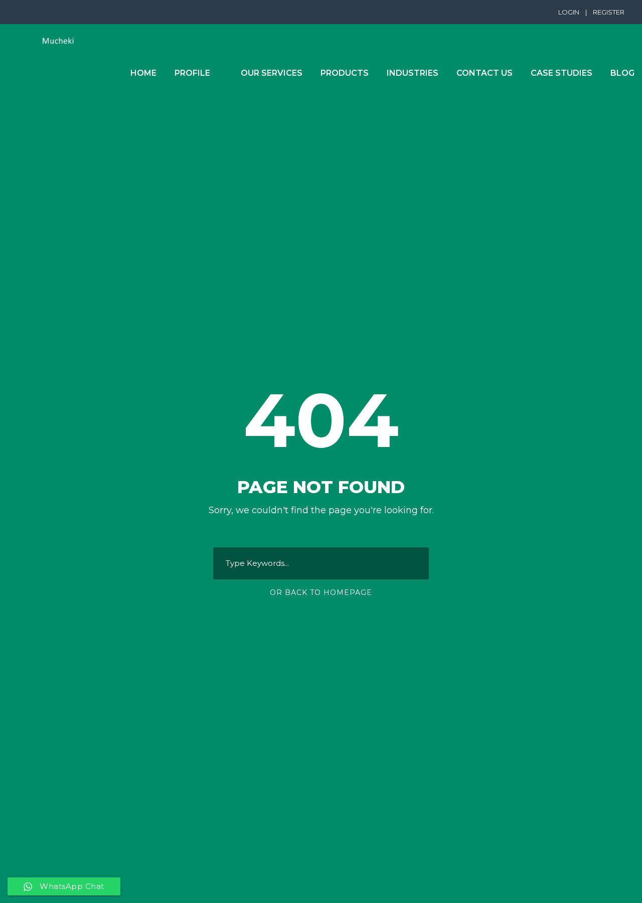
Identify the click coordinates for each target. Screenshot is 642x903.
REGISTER (608, 12)
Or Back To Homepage (321, 592)
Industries (412, 73)
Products (344, 73)
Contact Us (484, 73)
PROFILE (192, 73)
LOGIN (568, 12)
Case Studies (561, 73)
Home (143, 73)
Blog (622, 73)
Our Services (271, 73)
